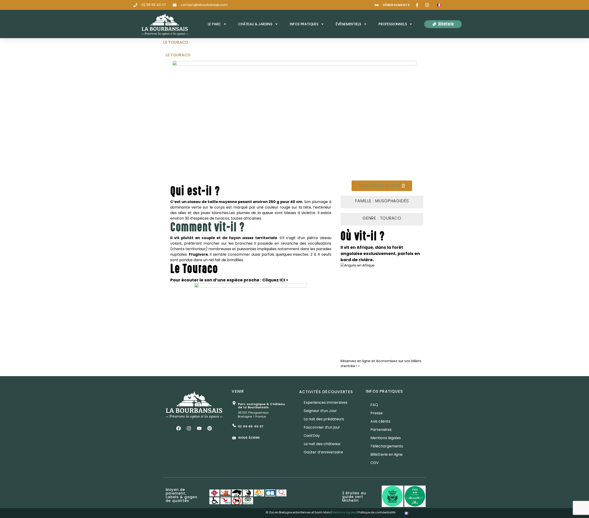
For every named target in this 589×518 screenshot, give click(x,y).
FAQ (374, 404)
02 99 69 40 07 (251, 426)
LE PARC (214, 24)
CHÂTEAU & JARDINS (255, 24)
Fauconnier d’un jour (322, 427)
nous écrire (249, 437)
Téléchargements (386, 446)
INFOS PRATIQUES (304, 24)
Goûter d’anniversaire (323, 452)
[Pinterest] (209, 428)
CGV (374, 462)
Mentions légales (385, 438)
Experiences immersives (325, 402)
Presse (376, 413)
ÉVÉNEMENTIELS (348, 24)
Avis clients (380, 421)
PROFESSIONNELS (392, 24)
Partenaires (381, 429)
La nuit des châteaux (322, 443)
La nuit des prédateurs (324, 419)
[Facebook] (178, 428)
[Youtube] (199, 428)
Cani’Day (312, 435)
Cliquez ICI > (275, 280)
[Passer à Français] (439, 5)
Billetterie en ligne (386, 454)
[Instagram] (188, 428)
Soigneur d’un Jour (320, 410)
